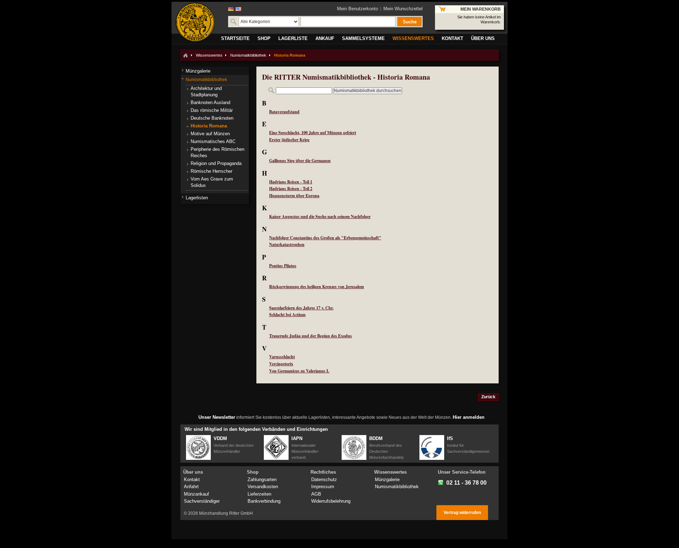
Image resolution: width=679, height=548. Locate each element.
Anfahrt (191, 486)
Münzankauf (196, 494)
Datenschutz (324, 479)
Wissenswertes (209, 55)
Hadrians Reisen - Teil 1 (290, 182)
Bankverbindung (264, 501)
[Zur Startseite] (185, 55)
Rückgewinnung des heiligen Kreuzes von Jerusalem (316, 287)
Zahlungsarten (262, 479)
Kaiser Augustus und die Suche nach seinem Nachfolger (320, 216)
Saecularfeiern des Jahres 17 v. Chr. (301, 308)
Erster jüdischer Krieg (289, 140)
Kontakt (192, 479)
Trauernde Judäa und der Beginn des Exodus (310, 336)
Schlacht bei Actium (287, 315)
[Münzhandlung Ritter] (195, 22)
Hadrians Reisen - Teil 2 (290, 188)
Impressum (322, 486)
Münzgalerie (387, 479)
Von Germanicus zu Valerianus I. (299, 371)
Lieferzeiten (259, 494)
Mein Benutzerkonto (357, 8)
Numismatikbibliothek (248, 55)
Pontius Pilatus (282, 266)
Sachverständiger (202, 501)
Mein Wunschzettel (403, 8)
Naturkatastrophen (286, 244)
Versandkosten (263, 486)
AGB (316, 494)
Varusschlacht (282, 357)
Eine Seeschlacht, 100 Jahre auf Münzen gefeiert (312, 133)
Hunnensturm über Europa (294, 196)
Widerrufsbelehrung (330, 501)
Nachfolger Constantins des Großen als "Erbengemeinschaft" (325, 238)
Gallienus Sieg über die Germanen (300, 161)
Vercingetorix (281, 364)
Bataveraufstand (284, 112)
